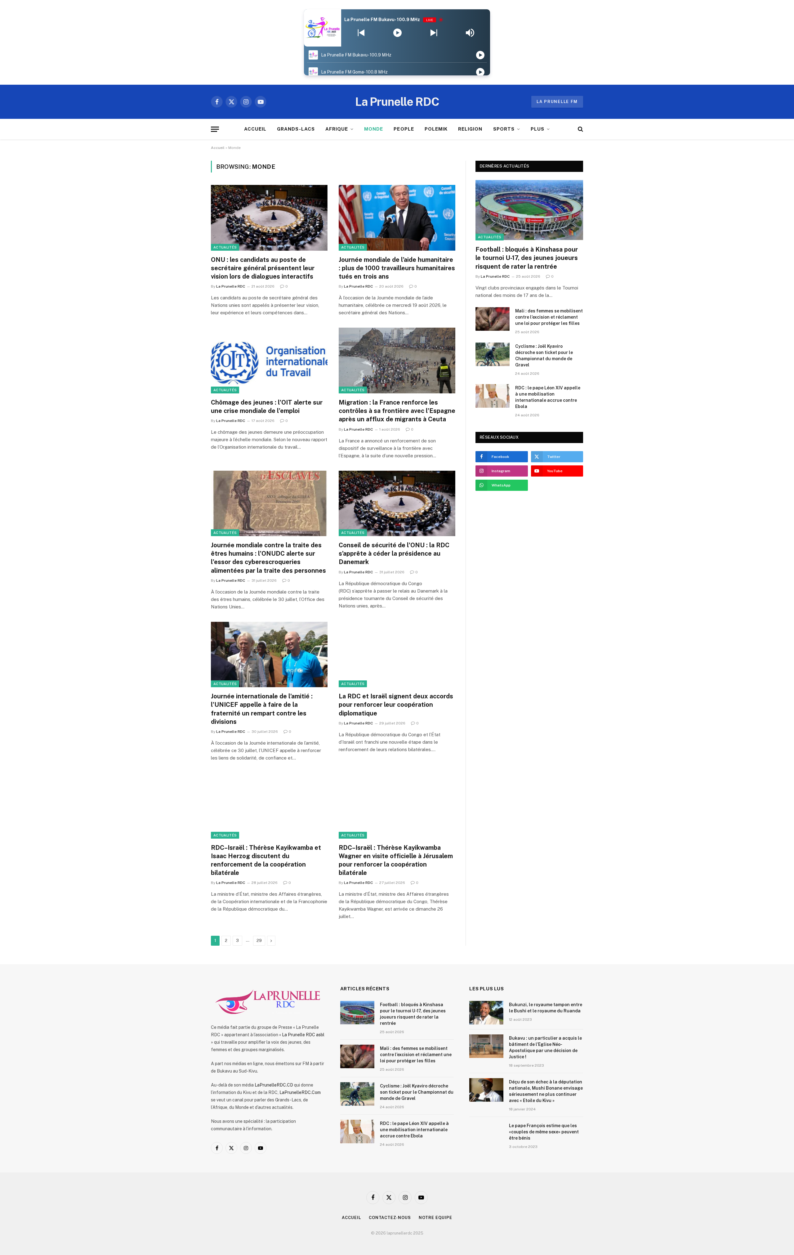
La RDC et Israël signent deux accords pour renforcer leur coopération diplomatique (396, 704)
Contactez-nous (390, 1217)
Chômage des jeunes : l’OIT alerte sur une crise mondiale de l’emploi (267, 407)
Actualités (225, 247)
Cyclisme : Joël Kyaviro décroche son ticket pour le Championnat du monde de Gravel (544, 355)
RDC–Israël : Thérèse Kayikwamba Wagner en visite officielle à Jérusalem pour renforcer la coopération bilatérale (396, 860)
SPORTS (504, 129)
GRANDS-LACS (296, 129)
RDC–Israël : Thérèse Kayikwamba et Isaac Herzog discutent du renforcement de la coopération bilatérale (266, 860)
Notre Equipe (435, 1217)
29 (259, 940)
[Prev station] (434, 33)
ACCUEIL (255, 129)
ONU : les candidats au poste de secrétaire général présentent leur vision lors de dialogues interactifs (262, 268)
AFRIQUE (336, 129)
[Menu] (215, 129)
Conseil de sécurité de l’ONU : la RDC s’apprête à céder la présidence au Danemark (394, 553)
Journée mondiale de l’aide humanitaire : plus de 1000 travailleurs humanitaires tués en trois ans (397, 268)
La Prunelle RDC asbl (303, 1034)
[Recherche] (580, 129)
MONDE (373, 129)
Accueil (218, 148)
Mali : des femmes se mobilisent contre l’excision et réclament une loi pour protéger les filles (549, 317)
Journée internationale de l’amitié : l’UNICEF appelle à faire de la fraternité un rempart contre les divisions (262, 708)
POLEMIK (436, 129)
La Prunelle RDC (230, 286)
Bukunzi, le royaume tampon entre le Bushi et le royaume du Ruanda (545, 1007)
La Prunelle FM (557, 101)
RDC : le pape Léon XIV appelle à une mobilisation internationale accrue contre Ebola (547, 397)
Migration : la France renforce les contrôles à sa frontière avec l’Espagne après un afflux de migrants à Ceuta (397, 411)
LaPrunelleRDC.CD (274, 1084)
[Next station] (361, 33)
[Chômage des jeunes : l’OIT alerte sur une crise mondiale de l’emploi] (269, 360)
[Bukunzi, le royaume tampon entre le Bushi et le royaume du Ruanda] (486, 1012)
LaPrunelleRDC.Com (300, 1092)
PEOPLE (404, 129)
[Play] (397, 33)
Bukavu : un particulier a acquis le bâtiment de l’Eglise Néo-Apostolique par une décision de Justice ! (545, 1047)
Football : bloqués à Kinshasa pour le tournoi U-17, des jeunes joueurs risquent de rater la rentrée (526, 258)
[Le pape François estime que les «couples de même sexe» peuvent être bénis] (486, 1133)
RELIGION (470, 129)
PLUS (537, 129)
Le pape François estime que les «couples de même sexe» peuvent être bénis (544, 1132)
